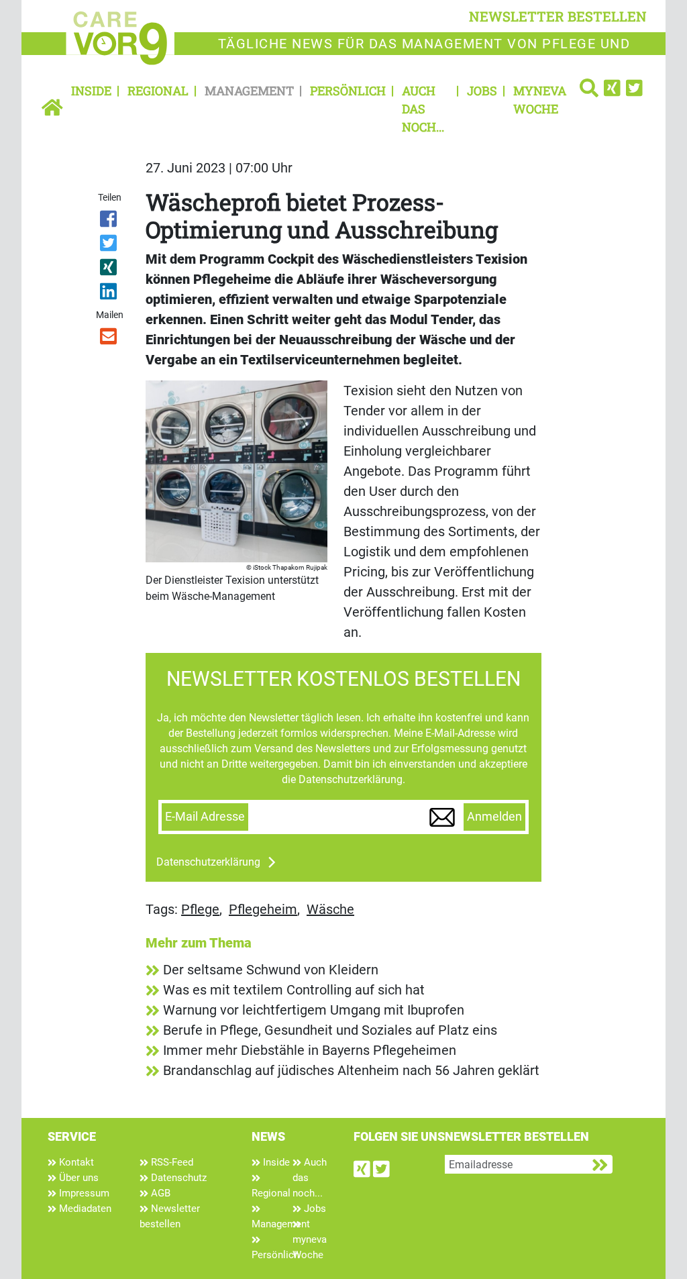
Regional (158, 91)
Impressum (82, 1193)
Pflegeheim (263, 909)
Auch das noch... (423, 109)
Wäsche (330, 909)
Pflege (200, 909)
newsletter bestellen (558, 16)
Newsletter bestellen (170, 1216)
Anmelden (494, 816)
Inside (91, 91)
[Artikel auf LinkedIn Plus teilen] (109, 294)
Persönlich (348, 91)
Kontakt (75, 1162)
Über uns (77, 1178)
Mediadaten (83, 1209)
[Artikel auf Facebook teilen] (109, 221)
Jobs (482, 91)
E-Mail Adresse (205, 816)
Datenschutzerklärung (208, 862)
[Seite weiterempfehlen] (109, 339)
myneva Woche (539, 100)
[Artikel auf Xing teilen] (109, 270)
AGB (159, 1193)
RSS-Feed (170, 1162)
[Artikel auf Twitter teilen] (109, 246)
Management (249, 91)
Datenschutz (177, 1178)
